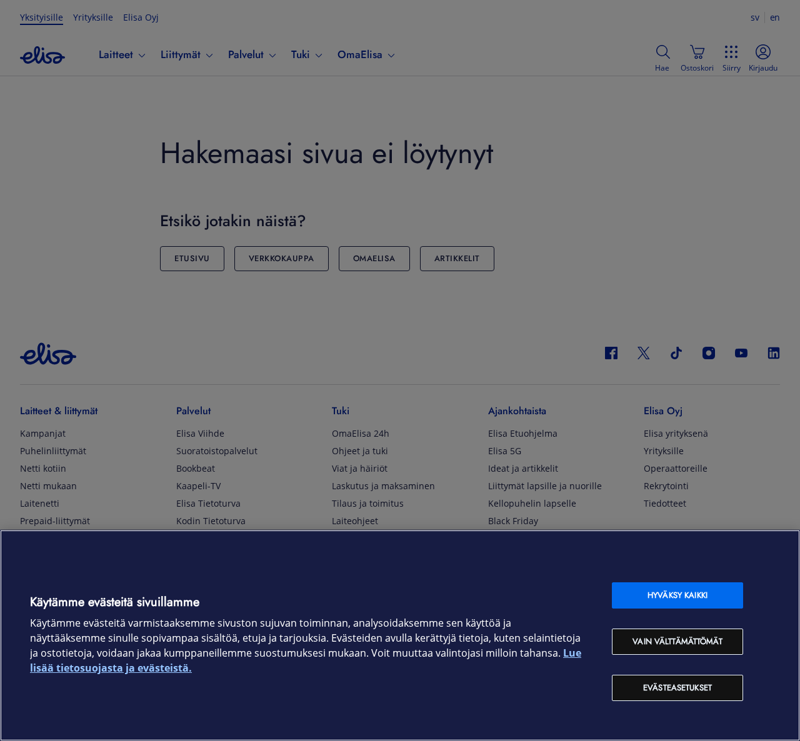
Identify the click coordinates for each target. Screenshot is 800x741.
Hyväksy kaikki (678, 595)
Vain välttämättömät (677, 641)
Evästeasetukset (677, 688)
